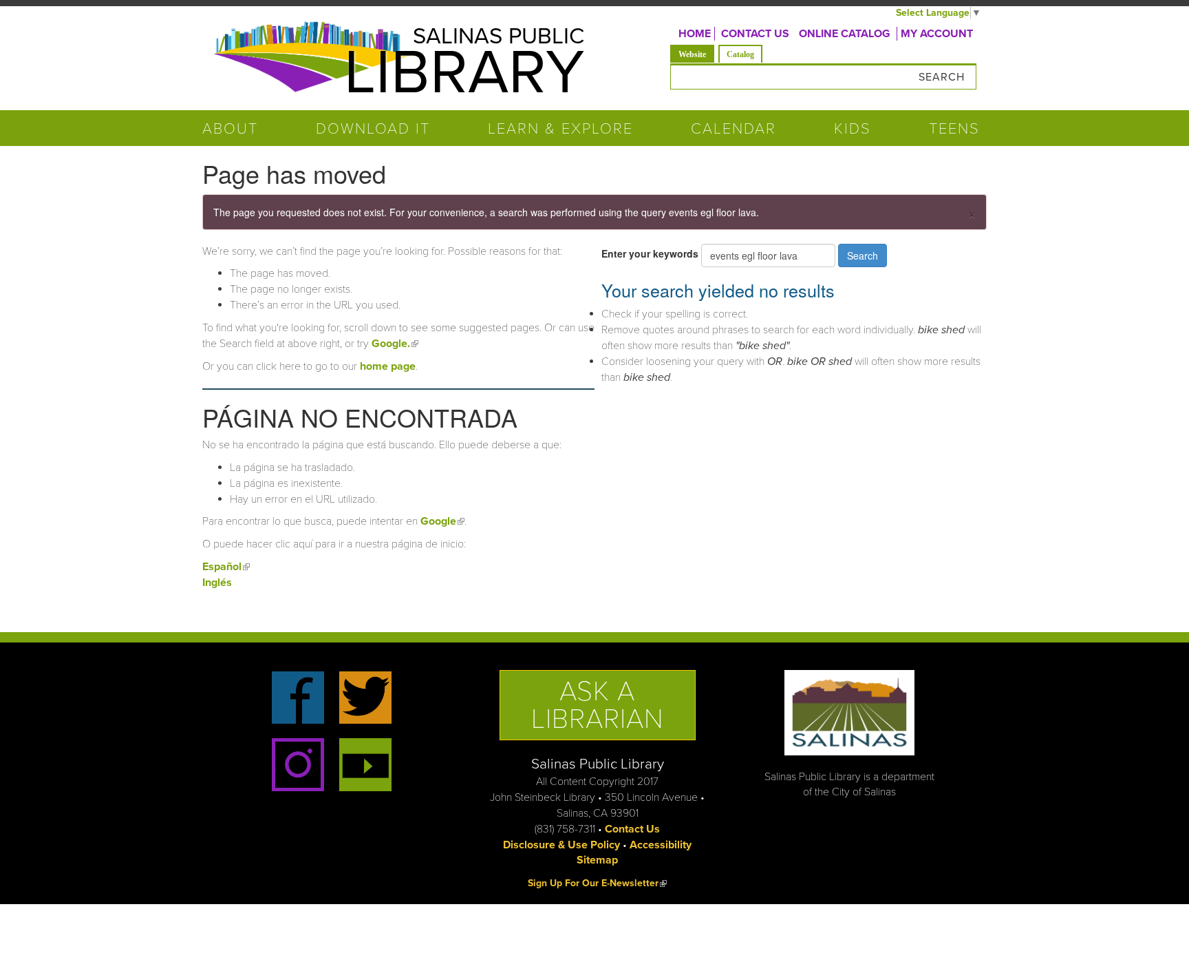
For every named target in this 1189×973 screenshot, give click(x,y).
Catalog (740, 54)
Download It (373, 129)
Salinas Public (498, 36)
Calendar (733, 129)
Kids (852, 129)
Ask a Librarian (597, 705)
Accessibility (661, 845)
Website (696, 54)
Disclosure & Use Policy (561, 845)
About (230, 129)
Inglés (217, 582)
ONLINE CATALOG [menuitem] (844, 34)
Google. (395, 344)
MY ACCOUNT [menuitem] (937, 34)
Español (226, 567)
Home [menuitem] (694, 34)
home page (388, 366)
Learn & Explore (560, 129)
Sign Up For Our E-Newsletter (597, 883)
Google (442, 521)
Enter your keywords (651, 253)
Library (464, 73)
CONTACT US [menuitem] (755, 34)
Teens (954, 129)
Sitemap (597, 860)
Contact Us (632, 829)
